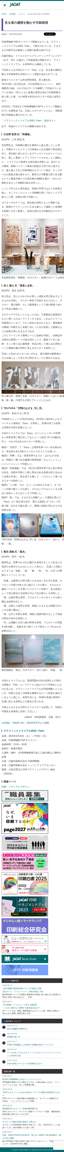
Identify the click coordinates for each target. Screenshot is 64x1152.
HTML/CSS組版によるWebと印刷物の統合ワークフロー (30, 1044)
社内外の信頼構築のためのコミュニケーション (21, 1079)
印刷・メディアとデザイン (16, 786)
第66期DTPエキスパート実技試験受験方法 (20, 1108)
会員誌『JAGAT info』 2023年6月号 (21, 722)
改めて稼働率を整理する (17, 1028)
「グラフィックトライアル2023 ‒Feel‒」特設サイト (30, 120)
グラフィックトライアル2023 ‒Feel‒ (24, 730)
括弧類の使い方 (13, 1036)
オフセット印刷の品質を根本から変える (19, 1121)
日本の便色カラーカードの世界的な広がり (24, 1063)
